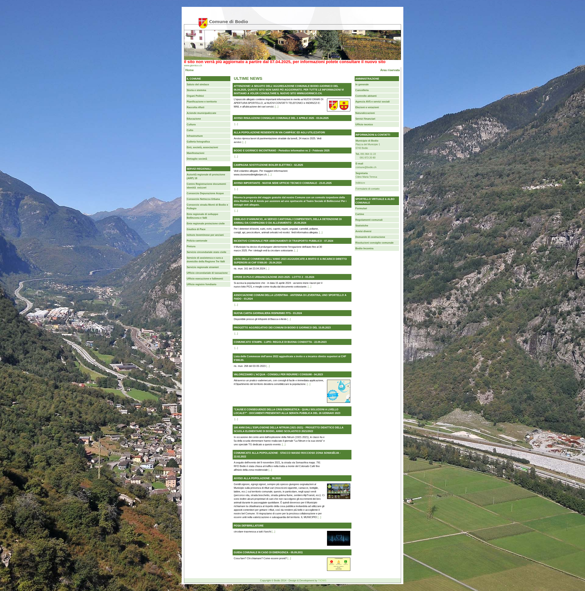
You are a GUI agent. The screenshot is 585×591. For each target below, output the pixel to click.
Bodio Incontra (364, 248)
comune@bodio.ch (366, 167)
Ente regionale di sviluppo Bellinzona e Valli (202, 216)
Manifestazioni (195, 153)
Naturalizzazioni (365, 113)
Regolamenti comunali (369, 219)
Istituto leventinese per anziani (205, 235)
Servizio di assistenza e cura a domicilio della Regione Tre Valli (206, 259)
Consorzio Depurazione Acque (205, 193)
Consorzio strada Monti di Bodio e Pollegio (207, 206)
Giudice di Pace (196, 229)
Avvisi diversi (363, 231)
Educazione (194, 118)
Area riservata (390, 70)
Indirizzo (360, 182)
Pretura (191, 246)
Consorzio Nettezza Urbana (203, 199)
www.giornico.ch (193, 65)
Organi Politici (195, 95)
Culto (190, 130)
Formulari (361, 208)
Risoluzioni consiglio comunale (374, 242)
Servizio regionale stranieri (203, 267)
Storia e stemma (196, 90)
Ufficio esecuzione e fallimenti (205, 278)
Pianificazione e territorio (202, 101)
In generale (362, 84)
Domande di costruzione (370, 237)
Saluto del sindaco (198, 84)
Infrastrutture (195, 135)
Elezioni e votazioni (367, 107)
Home (189, 70)
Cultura (191, 124)
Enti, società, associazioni (202, 147)
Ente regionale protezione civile (206, 223)
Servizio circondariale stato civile (206, 252)
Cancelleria (362, 90)
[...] (276, 106)
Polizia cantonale (197, 240)
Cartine (359, 214)
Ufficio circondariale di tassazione (207, 272)
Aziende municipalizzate (201, 113)
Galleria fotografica (198, 141)
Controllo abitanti (366, 95)
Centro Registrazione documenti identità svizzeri (206, 186)
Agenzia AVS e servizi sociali (372, 101)
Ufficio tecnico (364, 124)
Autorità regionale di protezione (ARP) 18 (206, 176)
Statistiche (361, 225)
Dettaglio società (197, 158)
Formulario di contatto (368, 188)
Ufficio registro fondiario (201, 284)
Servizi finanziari (365, 118)
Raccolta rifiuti (195, 107)
